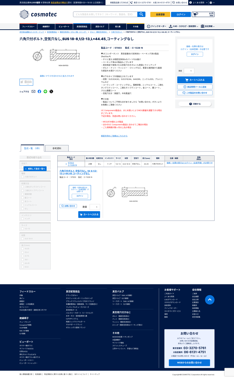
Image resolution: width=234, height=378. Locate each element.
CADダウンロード (171, 300)
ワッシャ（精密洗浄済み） (122, 322)
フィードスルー (28, 291)
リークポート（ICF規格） (121, 304)
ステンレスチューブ (119, 346)
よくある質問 (198, 2)
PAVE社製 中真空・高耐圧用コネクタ (33, 310)
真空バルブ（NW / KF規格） (122, 295)
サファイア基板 (118, 343)
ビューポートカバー (27, 360)
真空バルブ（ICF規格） (121, 298)
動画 (166, 317)
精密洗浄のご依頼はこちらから (114, 136)
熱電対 (22, 301)
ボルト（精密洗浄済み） (99, 32)
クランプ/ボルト (72, 295)
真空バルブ (118, 291)
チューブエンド (25, 322)
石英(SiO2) (23, 351)
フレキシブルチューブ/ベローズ (77, 307)
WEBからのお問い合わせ (189, 362)
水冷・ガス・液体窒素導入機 (76, 316)
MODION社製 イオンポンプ (122, 337)
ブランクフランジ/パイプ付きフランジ (80, 301)
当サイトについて (80, 374)
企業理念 (195, 302)
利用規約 (38, 374)
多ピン (22, 298)
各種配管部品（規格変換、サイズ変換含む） (82, 304)
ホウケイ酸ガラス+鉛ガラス (30, 357)
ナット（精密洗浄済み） (121, 319)
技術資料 (167, 305)
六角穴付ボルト (117, 32)
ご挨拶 (194, 294)
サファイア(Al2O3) (26, 349)
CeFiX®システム (72, 319)
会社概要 (195, 297)
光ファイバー (24, 307)
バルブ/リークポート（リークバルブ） (80, 313)
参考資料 (57, 148)
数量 (180, 71)
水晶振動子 (116, 340)
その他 (115, 333)
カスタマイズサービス (172, 311)
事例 (166, 314)
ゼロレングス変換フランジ (75, 328)
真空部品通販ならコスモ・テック (32, 32)
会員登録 (160, 14)
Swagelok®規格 (25, 325)
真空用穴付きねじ (121, 312)
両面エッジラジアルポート (75, 322)
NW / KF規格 (24, 331)
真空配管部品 (52, 32)
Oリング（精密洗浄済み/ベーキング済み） (127, 325)
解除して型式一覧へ (36, 169)
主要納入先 (196, 311)
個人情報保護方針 (26, 374)
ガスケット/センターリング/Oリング (79, 298)
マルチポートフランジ (74, 325)
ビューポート (26, 341)
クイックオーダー (158, 26)
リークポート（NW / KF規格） (123, 301)
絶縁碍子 (24, 318)
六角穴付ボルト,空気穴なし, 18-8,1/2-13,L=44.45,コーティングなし (78, 172)
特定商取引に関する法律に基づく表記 (58, 374)
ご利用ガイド (169, 294)
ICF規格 (22, 334)
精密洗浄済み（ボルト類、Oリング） (73, 32)
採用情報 (195, 308)
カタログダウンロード (172, 302)
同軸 (21, 295)
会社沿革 (195, 300)
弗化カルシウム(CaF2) (28, 354)
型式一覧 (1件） (32, 148)
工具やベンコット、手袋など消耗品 (125, 349)
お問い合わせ (181, 2)
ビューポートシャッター (28, 363)
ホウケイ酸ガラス (26, 346)
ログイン (181, 14)
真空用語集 (196, 317)
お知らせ (195, 314)
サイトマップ (95, 374)
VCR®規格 (23, 328)
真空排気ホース (71, 310)
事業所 (194, 305)
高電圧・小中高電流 (27, 304)
